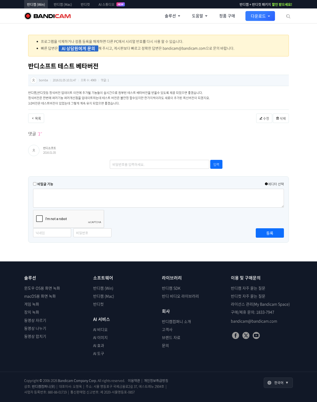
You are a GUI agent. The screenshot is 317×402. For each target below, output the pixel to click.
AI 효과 (98, 345)
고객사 (167, 329)
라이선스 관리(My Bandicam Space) (260, 304)
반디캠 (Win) (36, 4)
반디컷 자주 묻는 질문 (248, 296)
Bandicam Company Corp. (77, 380)
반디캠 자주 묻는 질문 (248, 288)
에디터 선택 (276, 183)
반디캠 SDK (171, 288)
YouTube (256, 335)
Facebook (235, 335)
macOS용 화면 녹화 (40, 296)
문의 (165, 345)
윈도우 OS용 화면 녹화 (42, 288)
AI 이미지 (100, 337)
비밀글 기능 (45, 183)
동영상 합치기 (35, 336)
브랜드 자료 (171, 337)
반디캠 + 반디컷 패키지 (266, 4)
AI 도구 (98, 353)
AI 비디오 (100, 329)
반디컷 (85, 4)
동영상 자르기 (35, 320)
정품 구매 (227, 16)
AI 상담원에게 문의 (78, 48)
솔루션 (170, 16)
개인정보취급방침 (156, 380)
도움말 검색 (288, 16)
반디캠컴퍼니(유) (43, 386)
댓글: (105, 80)
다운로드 (258, 16)
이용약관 (134, 380)
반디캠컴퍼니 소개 (176, 321)
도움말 (197, 16)
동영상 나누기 (35, 328)
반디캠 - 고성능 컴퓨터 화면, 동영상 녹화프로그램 (47, 16)
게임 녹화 (31, 304)
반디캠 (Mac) (63, 4)
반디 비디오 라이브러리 (180, 296)
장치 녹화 (31, 312)
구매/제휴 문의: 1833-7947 (252, 312)
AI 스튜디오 (111, 4)
